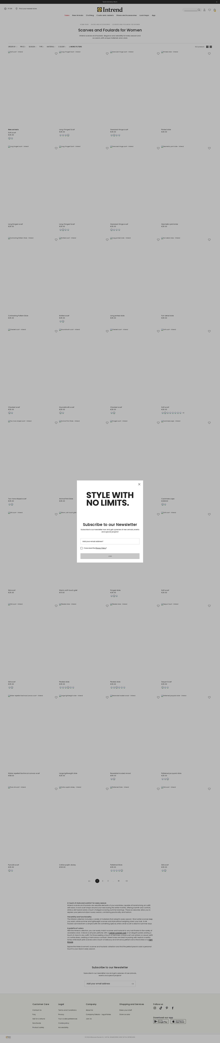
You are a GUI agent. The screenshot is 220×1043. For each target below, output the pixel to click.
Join (110, 556)
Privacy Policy (101, 548)
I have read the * (95, 548)
